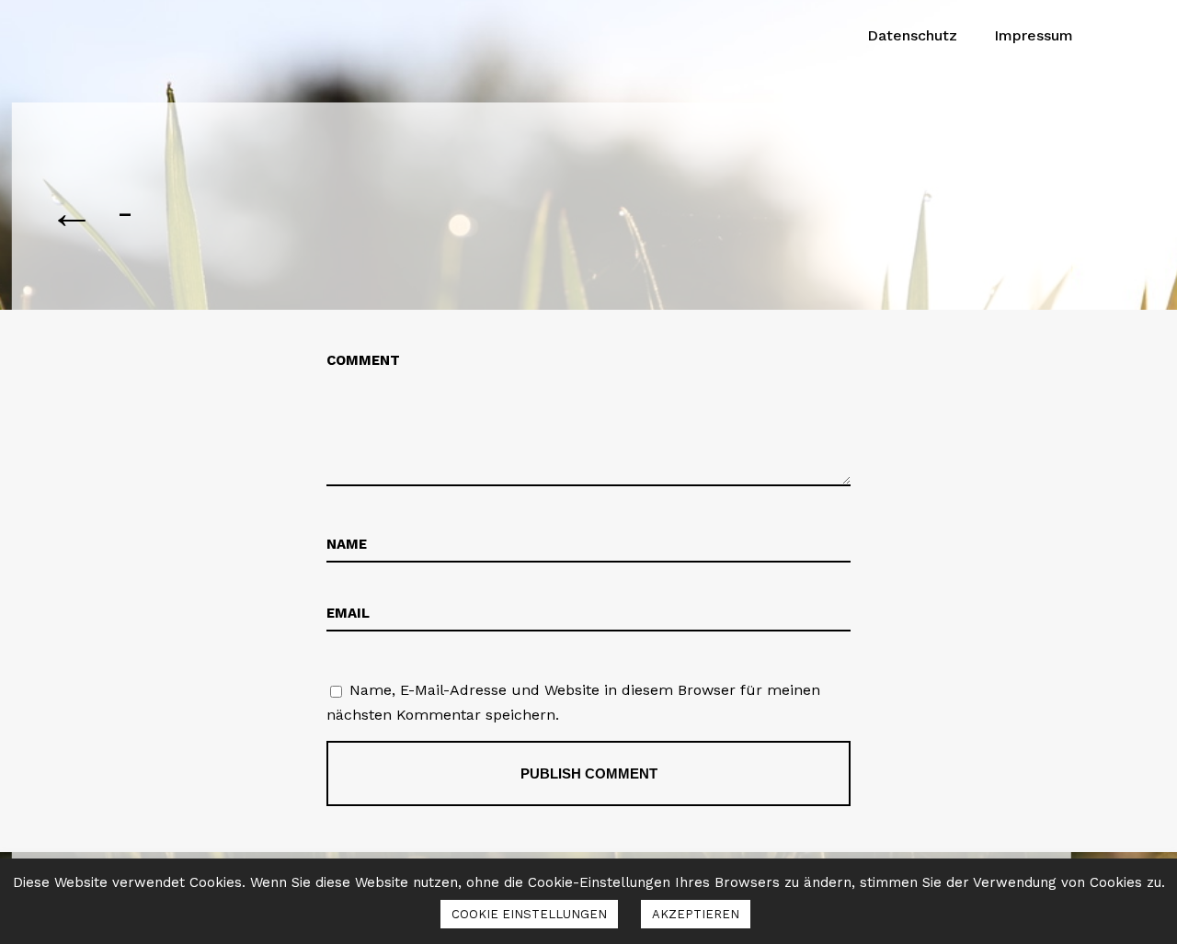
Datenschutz (912, 35)
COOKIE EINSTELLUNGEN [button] (529, 914)
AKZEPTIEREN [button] (695, 914)
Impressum (1033, 35)
